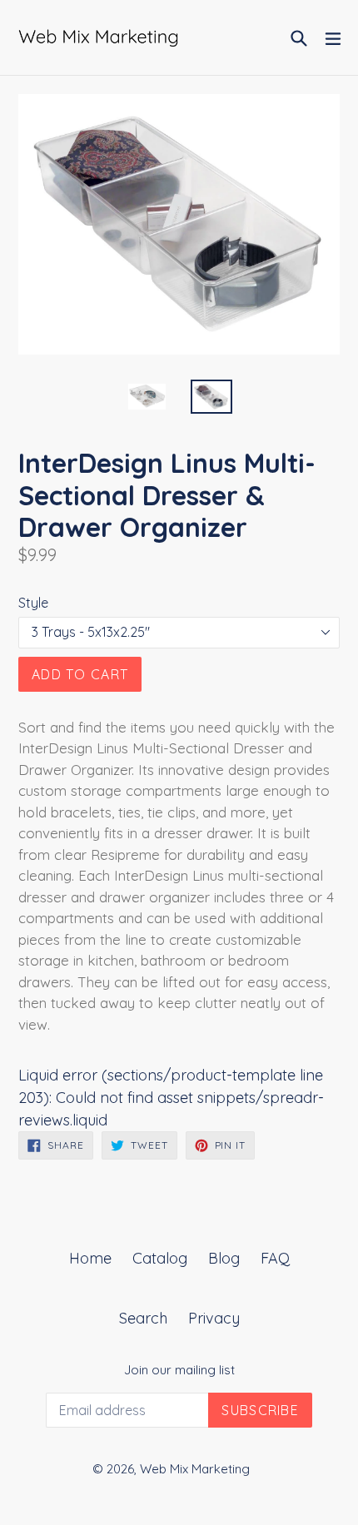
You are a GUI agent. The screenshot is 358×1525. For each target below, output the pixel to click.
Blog (224, 1258)
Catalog (159, 1258)
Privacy (214, 1318)
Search (143, 1318)
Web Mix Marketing (195, 1469)
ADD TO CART (80, 674)
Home (90, 1258)
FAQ (275, 1258)
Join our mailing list (179, 1370)
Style (33, 602)
